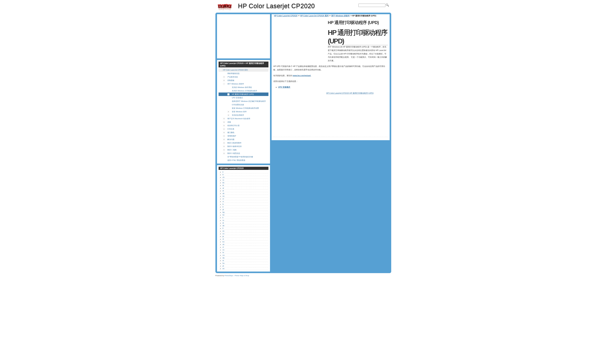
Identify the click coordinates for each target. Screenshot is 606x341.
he (223, 215)
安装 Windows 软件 (239, 112)
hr (223, 252)
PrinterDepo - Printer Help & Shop (237, 275)
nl (223, 239)
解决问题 (230, 139)
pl (223, 209)
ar (223, 188)
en (223, 268)
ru (223, 220)
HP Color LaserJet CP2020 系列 (314, 16)
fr (223, 175)
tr (223, 207)
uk (223, 193)
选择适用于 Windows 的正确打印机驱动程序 (249, 101)
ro (223, 180)
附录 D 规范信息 (233, 153)
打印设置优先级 (238, 105)
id (223, 223)
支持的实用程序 (238, 115)
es (223, 231)
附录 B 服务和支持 (234, 146)
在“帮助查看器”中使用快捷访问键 (240, 157)
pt (223, 266)
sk (223, 244)
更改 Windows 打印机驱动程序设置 (245, 108)
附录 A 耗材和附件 (234, 143)
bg (223, 212)
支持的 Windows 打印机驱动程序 (244, 91)
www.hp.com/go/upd (302, 76)
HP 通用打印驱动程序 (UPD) (243, 94)
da (223, 258)
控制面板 (230, 80)
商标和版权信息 (233, 73)
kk (223, 183)
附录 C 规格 (232, 150)
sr (223, 199)
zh (223, 177)
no (223, 196)
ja (223, 236)
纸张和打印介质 (233, 125)
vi (223, 201)
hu (223, 263)
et (223, 260)
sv (223, 234)
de (223, 226)
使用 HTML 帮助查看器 (236, 160)
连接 (229, 122)
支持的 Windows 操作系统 (242, 87)
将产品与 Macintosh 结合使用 (238, 119)
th (223, 185)
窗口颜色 (230, 132)
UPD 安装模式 (284, 87)
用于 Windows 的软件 (340, 16)
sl (223, 247)
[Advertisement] (299, 41)
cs (223, 250)
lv (223, 204)
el (223, 191)
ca (223, 255)
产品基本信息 (232, 77)
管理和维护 (231, 136)
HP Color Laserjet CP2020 (225, 7)
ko (223, 242)
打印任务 (230, 129)
